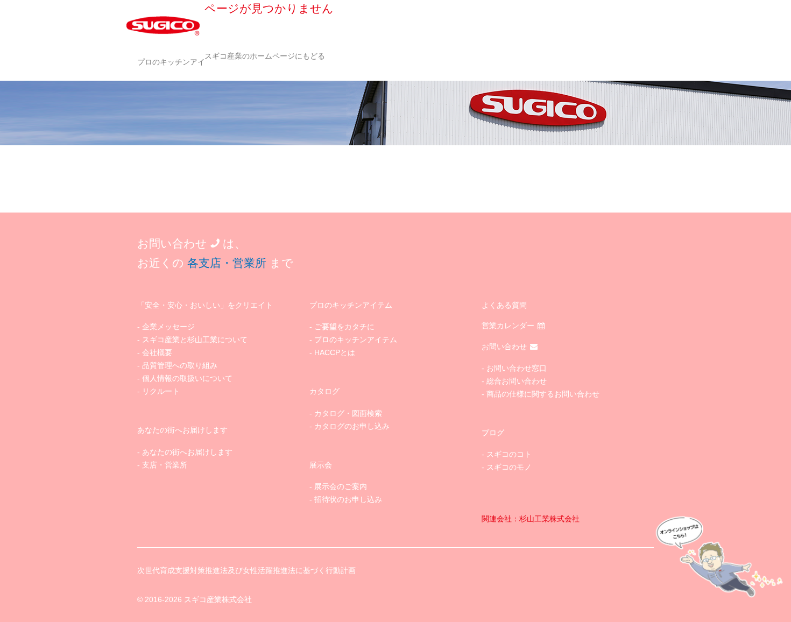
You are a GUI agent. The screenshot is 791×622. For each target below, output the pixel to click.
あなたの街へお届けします (187, 452)
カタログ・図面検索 (348, 413)
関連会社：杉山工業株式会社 (531, 518)
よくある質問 (504, 305)
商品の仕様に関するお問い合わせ (542, 394)
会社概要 (157, 352)
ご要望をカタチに (344, 326)
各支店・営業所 (226, 263)
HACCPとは (334, 352)
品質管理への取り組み (179, 365)
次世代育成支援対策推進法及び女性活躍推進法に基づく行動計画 (246, 570)
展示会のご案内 (340, 486)
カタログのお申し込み (352, 426)
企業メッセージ (168, 326)
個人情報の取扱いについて (187, 378)
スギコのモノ (509, 467)
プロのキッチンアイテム (178, 62)
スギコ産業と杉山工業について (195, 339)
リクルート (161, 391)
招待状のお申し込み (348, 499)
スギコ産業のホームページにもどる (264, 56)
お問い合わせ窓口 (516, 368)
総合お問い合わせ (516, 381)
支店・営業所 (164, 465)
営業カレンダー (508, 325)
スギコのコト (509, 454)
